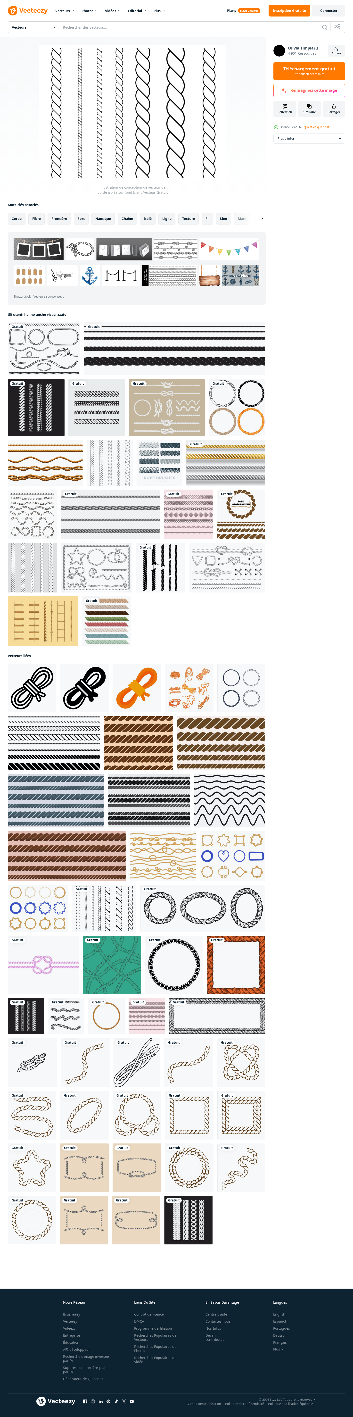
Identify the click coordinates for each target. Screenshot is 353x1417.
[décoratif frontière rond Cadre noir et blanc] (174, 965)
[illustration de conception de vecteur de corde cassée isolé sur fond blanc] (160, 567)
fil (207, 218)
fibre (36, 218)
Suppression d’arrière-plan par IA (85, 1369)
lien (223, 218)
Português (281, 1328)
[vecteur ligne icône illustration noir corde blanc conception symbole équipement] (137, 1062)
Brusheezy (71, 1314)
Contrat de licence (149, 1314)
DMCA (139, 1321)
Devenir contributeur (215, 1337)
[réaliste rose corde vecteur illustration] (43, 965)
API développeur (76, 1349)
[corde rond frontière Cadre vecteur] (85, 1062)
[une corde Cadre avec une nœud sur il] (84, 1167)
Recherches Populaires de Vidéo (155, 1359)
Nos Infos (213, 1328)
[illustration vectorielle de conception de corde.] (188, 1220)
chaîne (127, 218)
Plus (157, 10)
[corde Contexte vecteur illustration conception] (112, 965)
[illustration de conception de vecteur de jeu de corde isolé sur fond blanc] (44, 348)
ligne (167, 218)
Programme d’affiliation (153, 1328)
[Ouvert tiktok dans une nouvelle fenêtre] (116, 1401)
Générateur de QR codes (83, 1378)
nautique (103, 218)
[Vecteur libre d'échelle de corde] (43, 621)
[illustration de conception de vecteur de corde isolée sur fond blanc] (104, 908)
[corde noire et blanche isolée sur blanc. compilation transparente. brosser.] (174, 348)
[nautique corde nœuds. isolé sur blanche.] (66, 1016)
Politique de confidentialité (244, 1403)
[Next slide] (258, 219)
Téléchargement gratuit (309, 71)
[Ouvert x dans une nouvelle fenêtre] (124, 1401)
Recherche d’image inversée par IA (86, 1358)
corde (17, 218)
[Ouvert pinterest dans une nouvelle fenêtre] (108, 1401)
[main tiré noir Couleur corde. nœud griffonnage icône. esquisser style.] (32, 1062)
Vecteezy (70, 1321)
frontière (59, 218)
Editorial (135, 10)
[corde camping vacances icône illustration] (32, 688)
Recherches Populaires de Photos (155, 1348)
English (279, 1314)
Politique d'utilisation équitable (290, 1403)
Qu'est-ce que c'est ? (317, 127)
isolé (148, 218)
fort (81, 218)
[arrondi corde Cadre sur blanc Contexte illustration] (202, 908)
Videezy (69, 1328)
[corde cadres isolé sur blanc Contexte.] (106, 1016)
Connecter (328, 10)
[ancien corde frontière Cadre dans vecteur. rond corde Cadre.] (241, 688)
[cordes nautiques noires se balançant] (32, 514)
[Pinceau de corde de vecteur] (167, 407)
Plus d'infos (286, 138)
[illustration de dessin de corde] (96, 407)
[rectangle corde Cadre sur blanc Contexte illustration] (217, 1016)
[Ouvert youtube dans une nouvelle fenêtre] (132, 1401)
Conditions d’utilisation (204, 1403)
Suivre (336, 53)
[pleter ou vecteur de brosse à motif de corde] (188, 514)
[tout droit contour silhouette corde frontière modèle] (54, 743)
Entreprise (71, 1335)
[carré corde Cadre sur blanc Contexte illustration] (236, 965)
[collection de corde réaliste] (106, 621)
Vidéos (110, 10)
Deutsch (280, 1335)
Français (280, 1342)
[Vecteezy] (28, 11)
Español (279, 1321)
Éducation (71, 1342)
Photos (87, 10)
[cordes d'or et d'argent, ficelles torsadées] (225, 463)
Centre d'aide (216, 1314)
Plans (231, 10)
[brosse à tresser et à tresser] (110, 463)
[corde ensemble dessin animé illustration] (189, 688)
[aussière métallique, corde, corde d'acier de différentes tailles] (110, 514)
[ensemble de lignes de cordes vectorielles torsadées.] (138, 743)
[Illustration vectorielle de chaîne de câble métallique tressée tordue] (237, 407)
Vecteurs (62, 10)
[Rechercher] (325, 27)
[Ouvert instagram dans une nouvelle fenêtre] (93, 1401)
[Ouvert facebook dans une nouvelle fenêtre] (85, 1401)
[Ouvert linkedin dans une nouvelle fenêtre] (101, 1401)
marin (242, 218)
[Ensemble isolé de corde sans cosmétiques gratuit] (96, 567)
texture (188, 218)
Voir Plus (240, 275)
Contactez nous (217, 1321)
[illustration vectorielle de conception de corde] (36, 407)
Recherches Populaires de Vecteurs (155, 1337)
